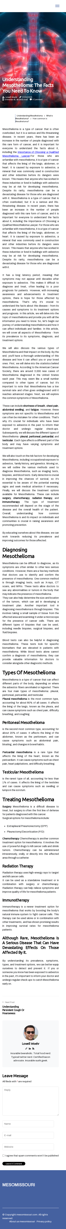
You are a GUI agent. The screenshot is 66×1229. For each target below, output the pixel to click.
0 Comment (38, 99)
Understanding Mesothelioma (30, 116)
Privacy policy (44, 1221)
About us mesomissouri (22, 1221)
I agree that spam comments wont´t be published (32, 1155)
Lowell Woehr (11, 97)
